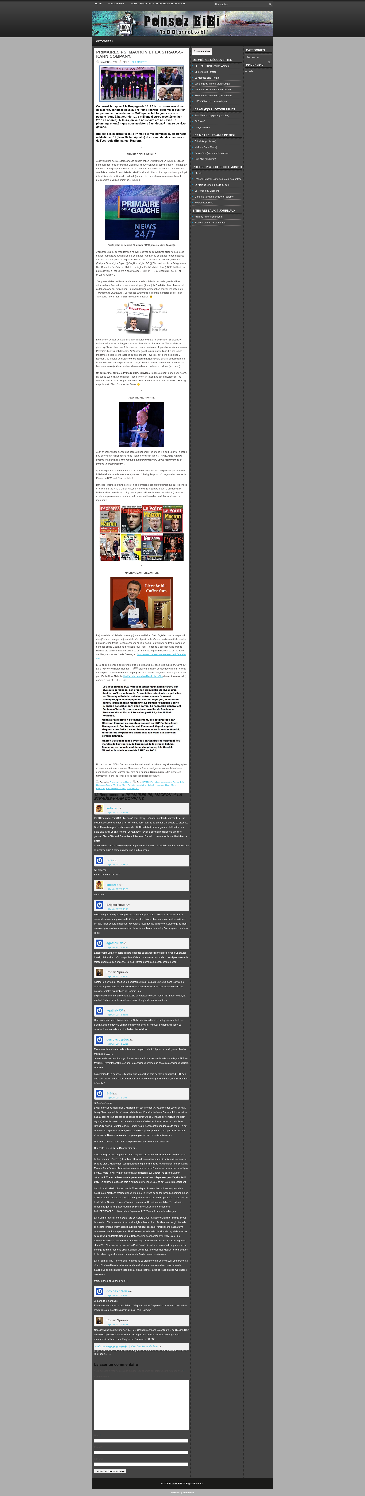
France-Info (178, 781)
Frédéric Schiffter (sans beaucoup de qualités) (218, 178)
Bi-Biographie (116, 3)
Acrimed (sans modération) (209, 216)
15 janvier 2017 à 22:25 (117, 1043)
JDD (113, 785)
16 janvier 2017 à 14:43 (117, 1324)
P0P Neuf (200, 121)
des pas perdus (117, 1039)
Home (98, 3)
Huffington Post (103, 785)
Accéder (249, 71)
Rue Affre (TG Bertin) (205, 158)
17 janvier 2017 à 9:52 (116, 1347)
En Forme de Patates (205, 71)
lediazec (112, 808)
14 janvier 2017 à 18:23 (117, 888)
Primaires (100, 788)
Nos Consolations (204, 202)
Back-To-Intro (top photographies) (212, 115)
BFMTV (145, 781)
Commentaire (102, 1376)
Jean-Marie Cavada (126, 785)
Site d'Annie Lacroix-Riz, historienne (213, 95)
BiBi (109, 860)
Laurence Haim (163, 785)
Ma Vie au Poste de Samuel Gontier (213, 89)
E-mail (98, 1447)
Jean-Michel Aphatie (145, 785)
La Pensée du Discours (207, 190)
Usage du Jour (202, 127)
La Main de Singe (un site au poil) (212, 184)
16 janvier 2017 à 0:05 (116, 1097)
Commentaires (202, 51)
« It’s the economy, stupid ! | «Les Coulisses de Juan (126, 1346)
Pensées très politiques (120, 781)
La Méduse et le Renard (207, 77)
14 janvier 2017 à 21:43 (117, 947)
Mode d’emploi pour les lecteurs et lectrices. (158, 3)
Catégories (104, 41)
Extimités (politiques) (205, 141)
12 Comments (139, 61)
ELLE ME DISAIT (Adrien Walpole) (212, 65)
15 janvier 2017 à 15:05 (117, 1014)
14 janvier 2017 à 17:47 (117, 812)
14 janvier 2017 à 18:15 (117, 864)
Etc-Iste (198, 173)
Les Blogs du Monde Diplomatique (212, 83)
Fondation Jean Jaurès (161, 781)
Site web (98, 1459)
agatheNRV (114, 943)
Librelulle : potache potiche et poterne (214, 196)
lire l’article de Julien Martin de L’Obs (143, 676)
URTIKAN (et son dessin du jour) (211, 101)
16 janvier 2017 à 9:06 (116, 1295)
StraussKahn (133, 788)
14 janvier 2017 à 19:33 (117, 908)
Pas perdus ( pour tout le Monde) (212, 153)
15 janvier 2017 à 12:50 (117, 976)
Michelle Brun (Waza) (206, 147)
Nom (97, 1435)
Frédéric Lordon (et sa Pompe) (210, 222)
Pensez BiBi (175, 1483)
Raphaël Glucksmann (116, 788)
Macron (174, 785)
